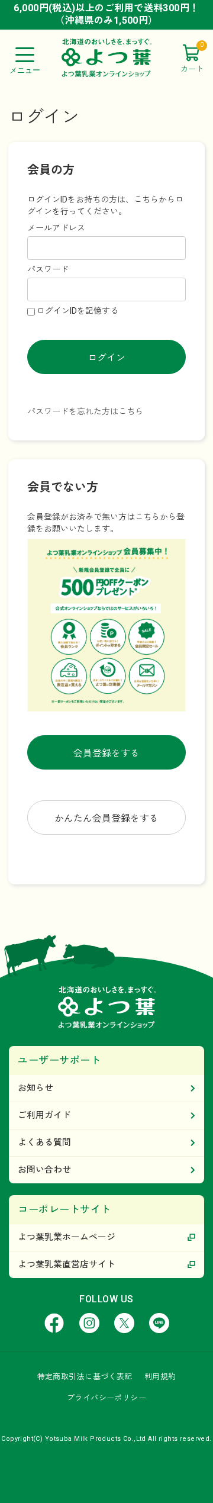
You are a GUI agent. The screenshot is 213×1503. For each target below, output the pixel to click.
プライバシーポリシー (106, 1397)
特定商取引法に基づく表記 (85, 1376)
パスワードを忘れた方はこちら (85, 411)
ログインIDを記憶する (77, 311)
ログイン (106, 357)
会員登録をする (106, 753)
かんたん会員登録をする (106, 818)
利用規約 (160, 1376)
